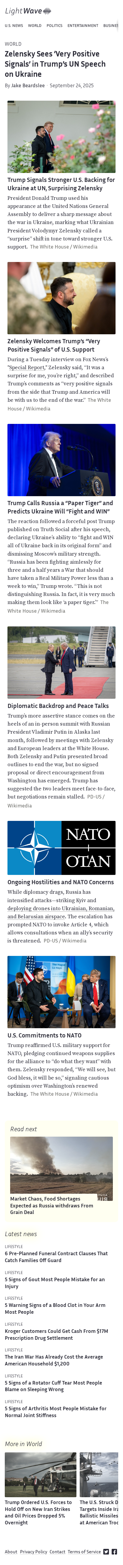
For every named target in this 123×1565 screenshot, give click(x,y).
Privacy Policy (33, 1552)
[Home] (28, 11)
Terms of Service (84, 1552)
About (11, 1552)
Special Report (26, 367)
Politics (54, 26)
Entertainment (82, 26)
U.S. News (14, 26)
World (34, 26)
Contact (57, 1552)
